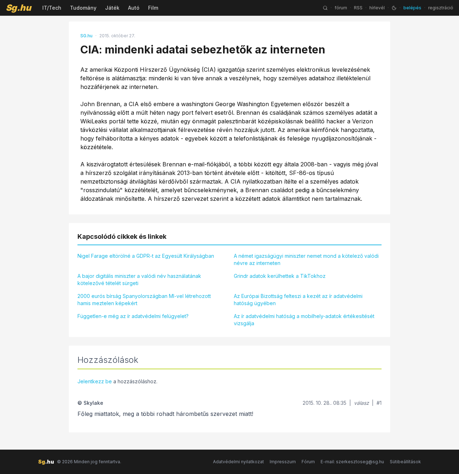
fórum (341, 7)
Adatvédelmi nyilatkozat (238, 461)
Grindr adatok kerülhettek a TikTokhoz (280, 276)
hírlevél (377, 7)
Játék (112, 8)
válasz (361, 403)
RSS (358, 7)
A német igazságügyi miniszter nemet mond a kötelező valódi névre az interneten (306, 259)
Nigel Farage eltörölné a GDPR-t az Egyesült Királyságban (145, 256)
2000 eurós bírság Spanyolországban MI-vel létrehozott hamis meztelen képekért (144, 299)
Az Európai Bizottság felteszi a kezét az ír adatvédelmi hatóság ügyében (298, 299)
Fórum (308, 461)
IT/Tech (51, 8)
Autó (133, 8)
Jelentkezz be (94, 381)
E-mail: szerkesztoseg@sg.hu (352, 461)
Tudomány (83, 8)
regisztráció (440, 7)
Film (153, 8)
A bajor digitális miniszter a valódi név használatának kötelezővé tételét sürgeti (139, 279)
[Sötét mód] (394, 7)
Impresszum (283, 461)
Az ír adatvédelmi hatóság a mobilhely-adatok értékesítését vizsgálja (304, 319)
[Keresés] (325, 7)
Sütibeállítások (405, 461)
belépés (412, 7)
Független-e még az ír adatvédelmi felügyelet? (133, 316)
